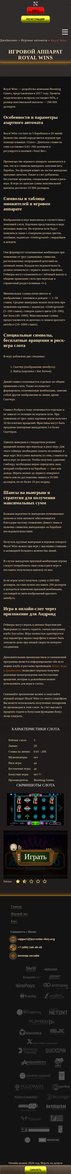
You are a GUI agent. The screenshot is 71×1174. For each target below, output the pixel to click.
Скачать (35, 1169)
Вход (35, 10)
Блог (14, 921)
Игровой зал (19, 913)
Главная (16, 906)
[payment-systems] (31, 970)
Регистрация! (35, 19)
